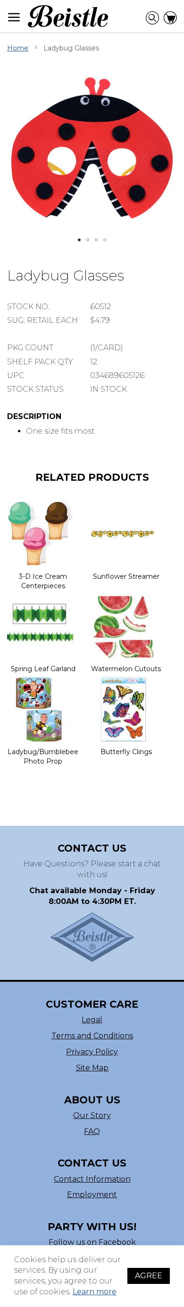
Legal (92, 1019)
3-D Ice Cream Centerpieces (43, 581)
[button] (79, 240)
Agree (148, 1275)
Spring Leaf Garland (43, 669)
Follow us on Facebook (92, 1242)
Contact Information (92, 1179)
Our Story (92, 1115)
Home (17, 48)
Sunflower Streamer (126, 576)
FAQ (92, 1131)
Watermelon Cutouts (126, 669)
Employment (92, 1194)
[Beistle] (68, 16)
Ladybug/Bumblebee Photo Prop (43, 756)
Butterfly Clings (126, 752)
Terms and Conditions (92, 1035)
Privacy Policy (92, 1051)
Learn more (95, 1291)
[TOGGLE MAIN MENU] (14, 17)
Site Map (92, 1067)
